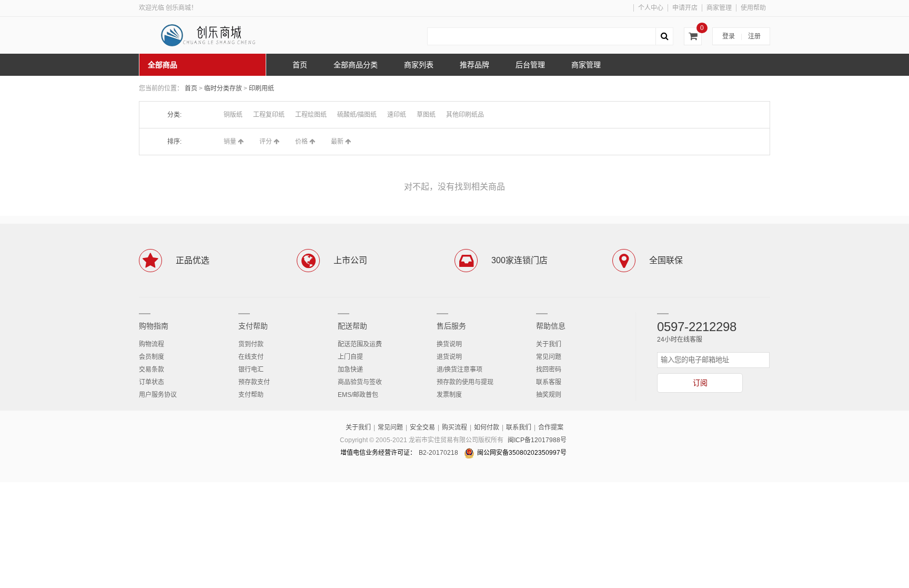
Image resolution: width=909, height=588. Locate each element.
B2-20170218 (438, 452)
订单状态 (151, 382)
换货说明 (449, 344)
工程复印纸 (269, 114)
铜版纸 (233, 114)
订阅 (700, 382)
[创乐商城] (218, 35)
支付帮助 (253, 326)
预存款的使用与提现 (465, 382)
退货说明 (449, 357)
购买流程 (454, 427)
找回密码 (548, 369)
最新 (338, 141)
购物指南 (153, 326)
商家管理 (719, 8)
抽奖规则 (548, 394)
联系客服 (548, 382)
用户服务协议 (158, 394)
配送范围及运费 (360, 344)
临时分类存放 (224, 88)
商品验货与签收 (360, 382)
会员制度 (151, 357)
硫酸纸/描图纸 (357, 114)
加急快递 (350, 369)
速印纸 (396, 114)
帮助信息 (550, 326)
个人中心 (650, 8)
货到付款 (251, 344)
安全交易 (422, 427)
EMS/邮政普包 (358, 394)
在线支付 (251, 357)
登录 (728, 36)
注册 (754, 36)
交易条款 (151, 369)
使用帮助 (753, 8)
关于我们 (548, 344)
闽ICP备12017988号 (537, 440)
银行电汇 (251, 369)
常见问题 (548, 357)
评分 (266, 141)
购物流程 (151, 344)
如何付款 (486, 427)
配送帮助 (352, 326)
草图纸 (426, 114)
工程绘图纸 (311, 114)
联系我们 (518, 427)
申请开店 (685, 8)
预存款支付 (254, 382)
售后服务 (451, 326)
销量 (231, 141)
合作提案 (550, 427)
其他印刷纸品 (465, 114)
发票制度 (449, 394)
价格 (302, 141)
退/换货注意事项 (459, 369)
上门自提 (350, 357)
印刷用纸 (261, 88)
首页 (191, 88)
